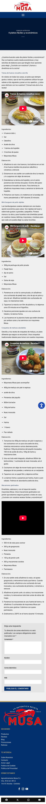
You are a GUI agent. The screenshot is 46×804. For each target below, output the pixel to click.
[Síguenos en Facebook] (19, 789)
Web (5, 678)
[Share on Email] (39, 800)
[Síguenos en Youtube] (26, 789)
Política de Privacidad (9, 768)
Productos (5, 734)
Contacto (4, 760)
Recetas (4, 737)
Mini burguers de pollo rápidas (13, 202)
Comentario (8, 639)
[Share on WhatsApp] (28, 800)
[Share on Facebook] (6, 800)
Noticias (4, 745)
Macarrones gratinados (10, 485)
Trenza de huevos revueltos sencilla (15, 73)
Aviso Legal (5, 763)
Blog (2, 740)
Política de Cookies (8, 766)
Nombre (7, 658)
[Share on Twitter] (17, 800)
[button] (23, 15)
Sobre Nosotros (7, 757)
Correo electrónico (10, 668)
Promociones (6, 742)
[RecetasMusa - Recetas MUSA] (23, 5)
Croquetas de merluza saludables (14, 328)
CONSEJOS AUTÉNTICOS (23, 30)
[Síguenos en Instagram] (23, 789)
